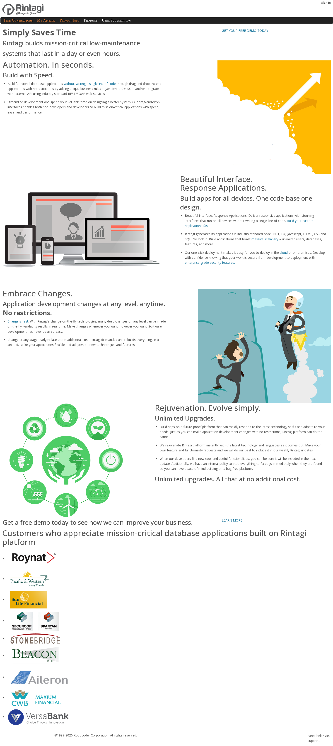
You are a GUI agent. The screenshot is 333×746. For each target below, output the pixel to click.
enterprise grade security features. (210, 262)
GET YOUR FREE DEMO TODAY (245, 30)
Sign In (326, 3)
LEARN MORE (232, 520)
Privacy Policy (40, 742)
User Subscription (116, 20)
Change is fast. (18, 321)
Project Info (70, 20)
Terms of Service (14, 742)
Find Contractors (18, 20)
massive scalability (265, 239)
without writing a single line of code (90, 83)
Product (90, 20)
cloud (284, 252)
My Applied (46, 20)
